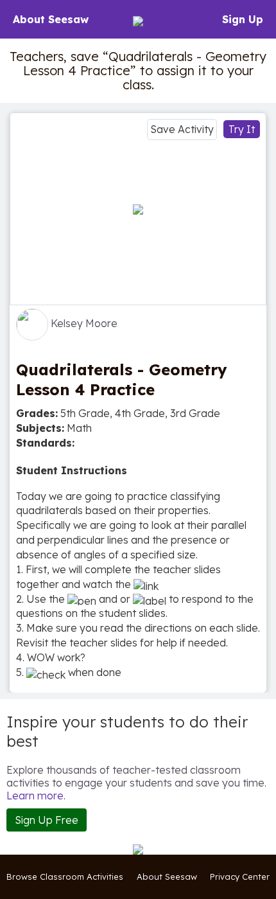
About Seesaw (51, 19)
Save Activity (182, 129)
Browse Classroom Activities (64, 876)
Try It (242, 129)
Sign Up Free (46, 820)
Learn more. (35, 795)
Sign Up (242, 19)
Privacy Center (240, 876)
